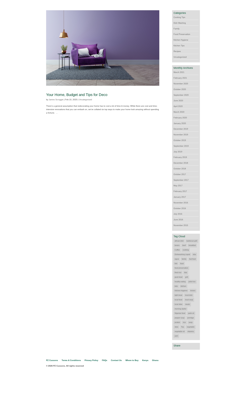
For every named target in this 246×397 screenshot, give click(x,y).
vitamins (190, 331)
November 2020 (181, 83)
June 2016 (178, 219)
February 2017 (180, 191)
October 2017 (180, 174)
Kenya (145, 360)
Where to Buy (132, 360)
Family (177, 28)
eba (194, 254)
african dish (179, 241)
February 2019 (180, 157)
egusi (177, 259)
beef (184, 245)
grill (186, 277)
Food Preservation (182, 34)
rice (184, 322)
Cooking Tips (179, 17)
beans (177, 245)
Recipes (177, 51)
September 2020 (181, 95)
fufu (185, 273)
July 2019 (178, 152)
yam (176, 336)
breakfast (192, 245)
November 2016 (181, 202)
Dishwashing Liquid (182, 254)
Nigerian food (180, 313)
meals (187, 304)
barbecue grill (191, 241)
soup (190, 322)
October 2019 (180, 140)
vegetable (190, 327)
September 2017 (181, 180)
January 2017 (180, 197)
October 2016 (180, 208)
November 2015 (181, 225)
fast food (192, 259)
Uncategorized (85, 99)
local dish (188, 295)
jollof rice (191, 282)
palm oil (191, 313)
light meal (178, 295)
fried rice (178, 273)
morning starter (180, 309)
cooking (186, 250)
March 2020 (179, 112)
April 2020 (178, 106)
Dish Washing (180, 23)
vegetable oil (180, 331)
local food (178, 300)
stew (176, 327)
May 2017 (178, 185)
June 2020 (178, 100)
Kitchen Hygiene (181, 40)
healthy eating (180, 282)
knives (192, 291)
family (184, 259)
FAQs (104, 360)
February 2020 (180, 117)
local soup (189, 300)
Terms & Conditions (71, 360)
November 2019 (181, 134)
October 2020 (180, 89)
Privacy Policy (91, 360)
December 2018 (181, 163)
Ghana (155, 360)
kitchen (183, 286)
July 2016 (178, 214)
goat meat (178, 277)
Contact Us (116, 360)
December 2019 (181, 129)
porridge (190, 318)
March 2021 (179, 72)
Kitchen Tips (179, 45)
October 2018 (180, 168)
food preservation (181, 268)
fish (176, 264)
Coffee (177, 250)
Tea (182, 327)
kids (176, 286)
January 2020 (180, 123)
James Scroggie (56, 99)
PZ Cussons (52, 360)
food (182, 264)
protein (177, 322)
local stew (178, 304)
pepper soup (179, 318)
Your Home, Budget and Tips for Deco (76, 95)
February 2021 (180, 78)
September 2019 (181, 146)
